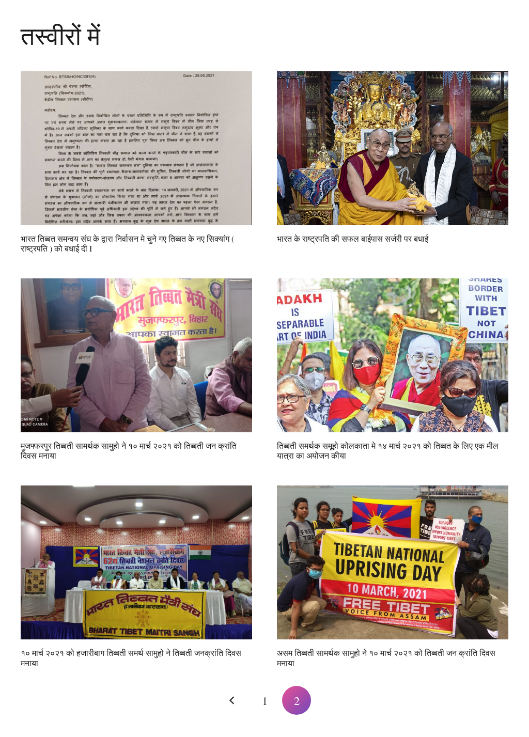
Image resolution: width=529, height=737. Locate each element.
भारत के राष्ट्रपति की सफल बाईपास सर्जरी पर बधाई (352, 238)
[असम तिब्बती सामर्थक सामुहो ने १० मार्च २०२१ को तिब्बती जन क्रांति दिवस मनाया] (392, 562)
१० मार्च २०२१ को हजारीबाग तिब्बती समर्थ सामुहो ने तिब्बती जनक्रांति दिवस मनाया (131, 657)
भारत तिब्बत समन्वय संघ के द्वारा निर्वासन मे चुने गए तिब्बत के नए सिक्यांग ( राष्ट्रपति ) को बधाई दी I (127, 243)
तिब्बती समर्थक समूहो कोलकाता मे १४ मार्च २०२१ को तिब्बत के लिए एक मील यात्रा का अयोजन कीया (388, 450)
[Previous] (232, 700)
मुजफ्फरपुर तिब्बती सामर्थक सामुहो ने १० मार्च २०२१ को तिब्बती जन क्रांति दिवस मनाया (129, 450)
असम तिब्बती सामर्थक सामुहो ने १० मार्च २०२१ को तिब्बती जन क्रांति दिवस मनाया (386, 657)
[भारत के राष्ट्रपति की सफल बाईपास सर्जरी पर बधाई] (392, 148)
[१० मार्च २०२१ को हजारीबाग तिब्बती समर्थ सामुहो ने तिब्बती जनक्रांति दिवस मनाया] (136, 562)
